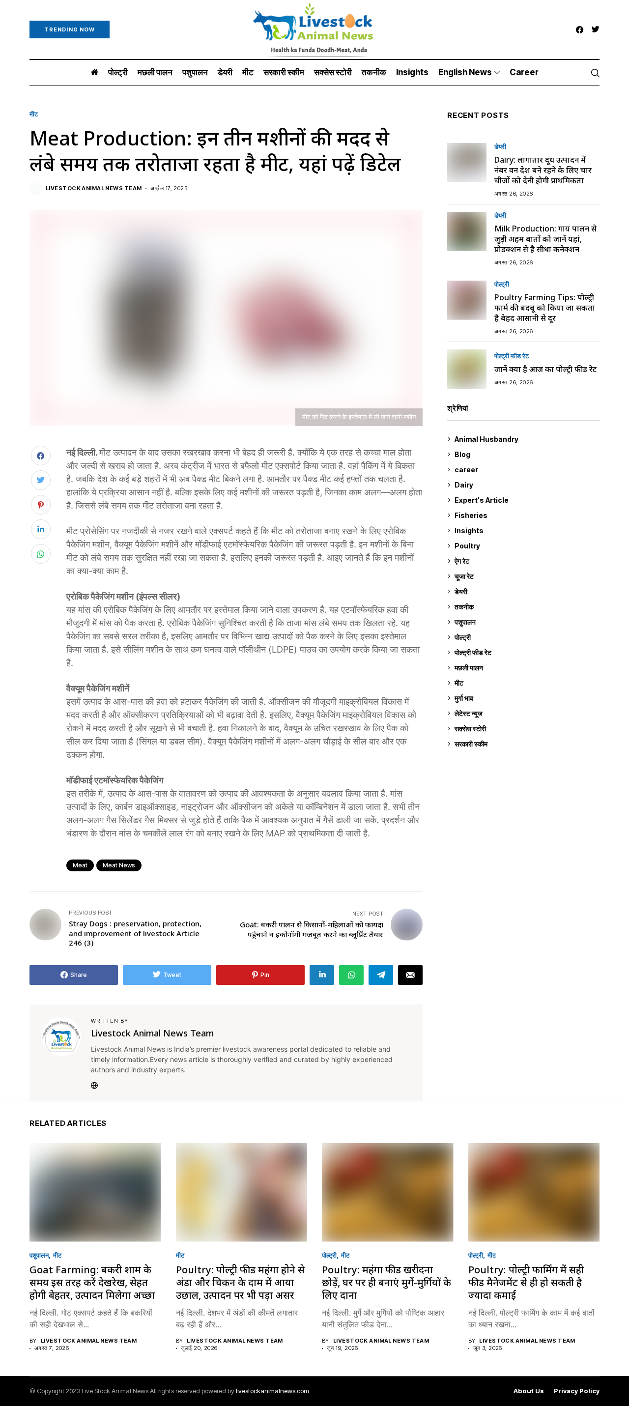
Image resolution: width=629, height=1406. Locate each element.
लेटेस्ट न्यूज (526, 713)
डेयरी (500, 146)
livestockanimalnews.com (272, 1391)
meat (80, 865)
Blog (526, 454)
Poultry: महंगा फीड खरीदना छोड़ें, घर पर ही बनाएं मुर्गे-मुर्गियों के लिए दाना (386, 1282)
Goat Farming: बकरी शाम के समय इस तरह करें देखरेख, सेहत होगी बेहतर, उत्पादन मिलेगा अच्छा (92, 1282)
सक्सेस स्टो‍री (525, 728)
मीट (33, 114)
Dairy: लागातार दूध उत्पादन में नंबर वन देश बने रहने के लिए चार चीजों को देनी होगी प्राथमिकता (543, 170)
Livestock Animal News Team (94, 188)
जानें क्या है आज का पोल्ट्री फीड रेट (545, 369)
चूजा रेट (526, 576)
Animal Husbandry (525, 439)
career (526, 469)
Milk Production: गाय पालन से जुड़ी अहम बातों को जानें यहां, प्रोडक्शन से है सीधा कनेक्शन (545, 239)
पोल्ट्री (501, 284)
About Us (529, 1391)
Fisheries (526, 515)
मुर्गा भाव (526, 698)
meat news (119, 865)
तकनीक (525, 607)
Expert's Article (526, 500)
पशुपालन (526, 622)
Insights (525, 530)
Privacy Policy (577, 1391)
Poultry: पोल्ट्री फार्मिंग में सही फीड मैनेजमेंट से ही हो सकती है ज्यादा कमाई (526, 1282)
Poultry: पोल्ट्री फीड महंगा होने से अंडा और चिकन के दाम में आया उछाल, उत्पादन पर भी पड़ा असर (240, 1282)
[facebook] (579, 29)
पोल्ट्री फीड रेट (511, 356)
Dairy (525, 485)
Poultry (525, 546)
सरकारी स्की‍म (526, 744)
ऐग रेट (526, 561)
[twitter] (596, 30)
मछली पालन (526, 667)
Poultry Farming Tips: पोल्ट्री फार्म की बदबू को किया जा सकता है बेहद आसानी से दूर (544, 307)
